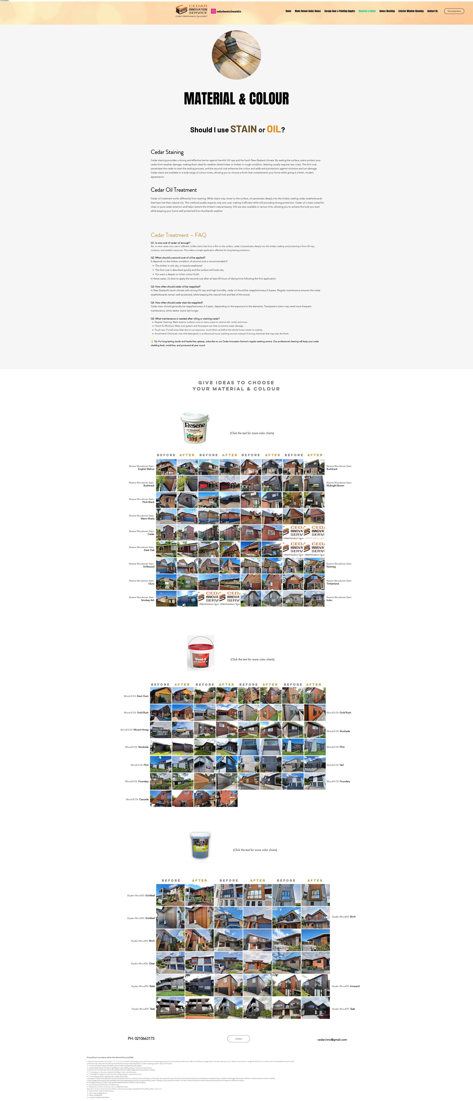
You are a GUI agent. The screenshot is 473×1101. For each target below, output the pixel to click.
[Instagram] (213, 11)
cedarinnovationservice (229, 11)
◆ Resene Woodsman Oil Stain (251, 427)
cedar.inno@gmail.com (100, 1093)
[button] (166, 467)
